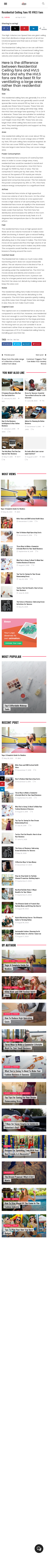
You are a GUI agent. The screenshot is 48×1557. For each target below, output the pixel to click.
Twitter (17, 344)
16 (4, 460)
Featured (7, 1225)
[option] (24, 687)
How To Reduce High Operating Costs (29, 532)
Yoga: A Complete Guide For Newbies (13, 508)
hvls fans (16, 339)
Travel (15, 1225)
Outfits (15, 987)
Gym (13, 961)
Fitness (7, 961)
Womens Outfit (24, 1093)
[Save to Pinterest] (24, 28)
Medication (21, 961)
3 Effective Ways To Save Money (25, 862)
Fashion (7, 987)
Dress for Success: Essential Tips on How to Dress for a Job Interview (35, 395)
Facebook (7, 344)
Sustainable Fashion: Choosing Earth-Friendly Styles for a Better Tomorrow (28, 932)
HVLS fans (9, 111)
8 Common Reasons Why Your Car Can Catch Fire (11, 394)
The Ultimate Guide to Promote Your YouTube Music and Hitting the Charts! (28, 904)
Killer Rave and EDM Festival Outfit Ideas (30, 518)
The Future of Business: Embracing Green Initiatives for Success (31, 602)
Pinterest (37, 344)
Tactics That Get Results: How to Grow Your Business (30, 589)
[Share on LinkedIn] (34, 28)
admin (7, 17)
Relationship (9, 1172)
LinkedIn (27, 344)
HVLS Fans (40, 182)
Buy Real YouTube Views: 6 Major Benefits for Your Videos (26, 890)
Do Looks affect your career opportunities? (34, 452)
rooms (14, 103)
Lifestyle (7, 1120)
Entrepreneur (17, 1040)
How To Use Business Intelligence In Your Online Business (11, 423)
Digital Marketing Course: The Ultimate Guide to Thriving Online (28, 918)
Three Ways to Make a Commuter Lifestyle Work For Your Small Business (30, 547)
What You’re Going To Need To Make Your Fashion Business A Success (30, 561)
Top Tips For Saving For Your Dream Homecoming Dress (28, 575)
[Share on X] (15, 28)
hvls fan (9, 339)
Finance (15, 1014)
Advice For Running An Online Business (34, 422)
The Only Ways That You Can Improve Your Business (11, 452)
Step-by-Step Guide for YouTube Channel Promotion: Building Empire (27, 877)
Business (7, 1014)
